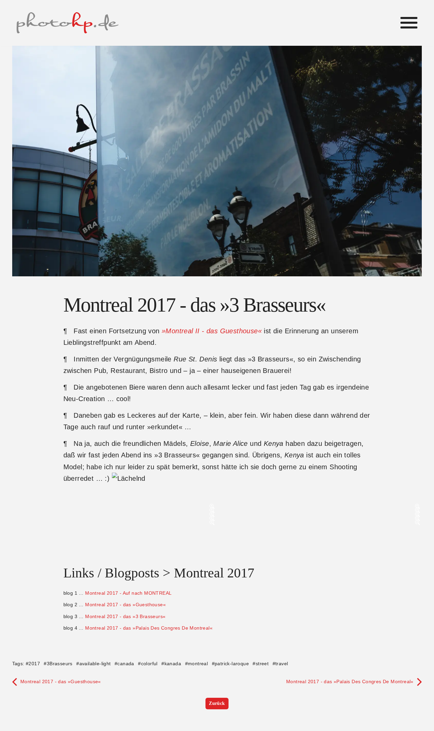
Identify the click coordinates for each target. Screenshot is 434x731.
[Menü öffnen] (408, 22)
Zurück (217, 703)
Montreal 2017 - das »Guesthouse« (125, 604)
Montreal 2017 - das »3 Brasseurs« (125, 616)
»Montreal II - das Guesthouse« (212, 331)
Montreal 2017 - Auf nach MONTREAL (128, 593)
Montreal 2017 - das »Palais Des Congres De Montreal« (149, 628)
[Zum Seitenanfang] (420, 670)
